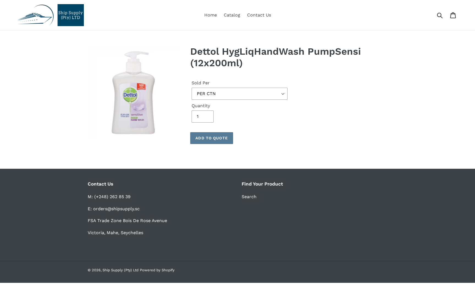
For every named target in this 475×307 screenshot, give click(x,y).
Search (249, 196)
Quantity (201, 105)
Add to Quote (211, 138)
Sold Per (201, 82)
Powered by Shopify (157, 270)
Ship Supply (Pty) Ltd (121, 270)
